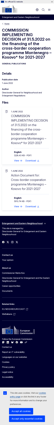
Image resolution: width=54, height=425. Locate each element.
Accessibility (7, 377)
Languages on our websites (14, 357)
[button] (18, 160)
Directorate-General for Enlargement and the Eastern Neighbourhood (26, 279)
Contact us (7, 347)
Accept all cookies (21, 411)
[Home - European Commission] (9, 8)
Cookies (5, 362)
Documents (7, 291)
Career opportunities (11, 286)
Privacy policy (8, 367)
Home (7, 24)
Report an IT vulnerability (13, 352)
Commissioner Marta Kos (13, 273)
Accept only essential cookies (27, 418)
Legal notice (7, 372)
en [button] (37, 9)
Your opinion (7, 260)
